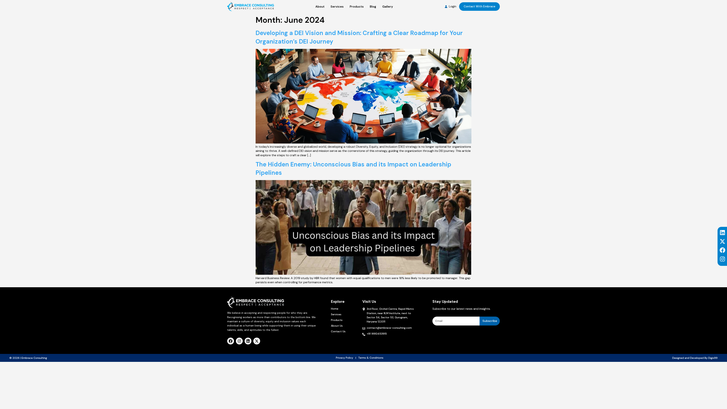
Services (336, 314)
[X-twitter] (722, 241)
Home (334, 308)
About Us (337, 325)
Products (336, 320)
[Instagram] (722, 259)
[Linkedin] (722, 232)
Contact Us (338, 331)
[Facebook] (722, 250)
